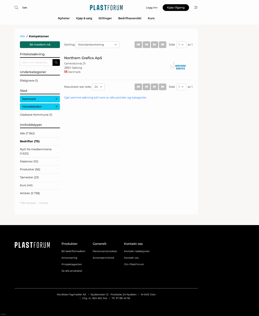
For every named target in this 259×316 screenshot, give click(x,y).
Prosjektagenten (71, 264)
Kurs (151, 18)
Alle (22, 36)
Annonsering (69, 257)
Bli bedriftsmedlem (73, 251)
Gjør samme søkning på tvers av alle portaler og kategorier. (105, 97)
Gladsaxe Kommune (36, 114)
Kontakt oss (131, 257)
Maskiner (29, 161)
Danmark (29, 99)
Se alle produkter (71, 270)
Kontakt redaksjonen (137, 251)
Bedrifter (30, 141)
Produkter (30, 169)
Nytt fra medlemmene (36, 151)
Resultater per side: (78, 86)
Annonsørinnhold (103, 257)
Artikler (30, 193)
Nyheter (64, 18)
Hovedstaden (32, 106)
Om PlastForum (134, 264)
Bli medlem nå (40, 44)
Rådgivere (29, 80)
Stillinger (105, 18)
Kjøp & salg (84, 18)
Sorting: (70, 44)
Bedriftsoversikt (129, 18)
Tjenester (29, 177)
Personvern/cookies (105, 251)
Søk (24, 7)
